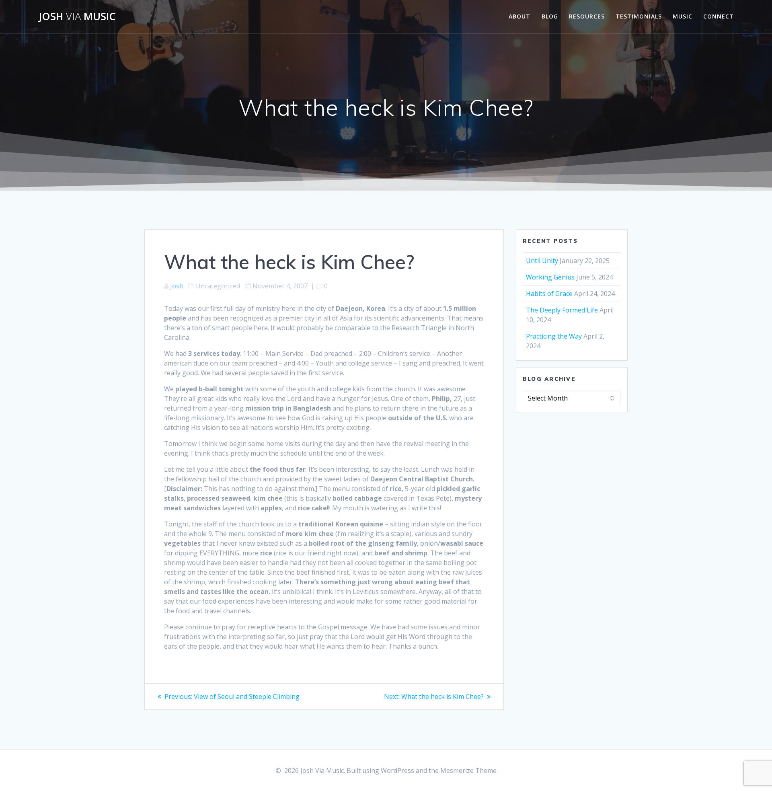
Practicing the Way (554, 336)
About (519, 16)
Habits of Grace (549, 293)
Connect (718, 16)
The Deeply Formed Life (562, 310)
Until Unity (542, 260)
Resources (587, 16)
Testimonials (639, 16)
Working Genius (550, 277)
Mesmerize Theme (468, 770)
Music (682, 16)
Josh (176, 285)
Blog (550, 16)
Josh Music (77, 16)
